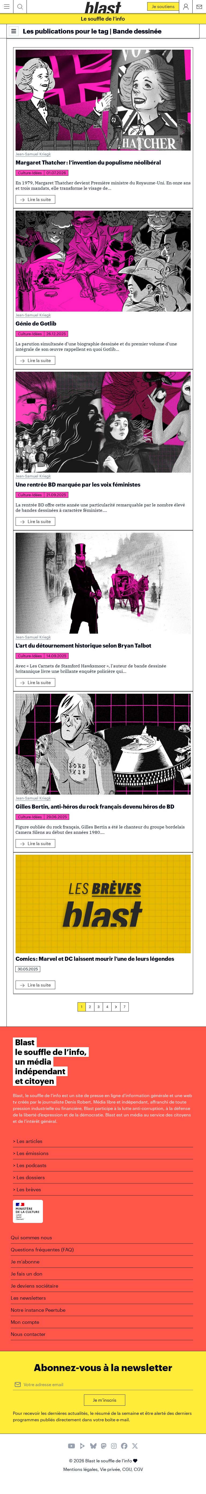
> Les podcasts (29, 1165)
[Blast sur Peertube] (82, 1447)
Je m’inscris (104, 1399)
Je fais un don (26, 1274)
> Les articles (27, 1141)
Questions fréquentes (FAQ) (42, 1249)
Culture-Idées (30, 172)
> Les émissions (31, 1153)
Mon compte (25, 1322)
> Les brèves (27, 1189)
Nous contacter (28, 1334)
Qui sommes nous (31, 1237)
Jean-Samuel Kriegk (33, 154)
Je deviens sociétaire (34, 1286)
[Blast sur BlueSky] (93, 1447)
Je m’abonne (25, 1262)
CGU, (128, 1469)
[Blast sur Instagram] (114, 1447)
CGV (138, 1469)
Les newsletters (28, 1298)
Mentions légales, (81, 1469)
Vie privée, (111, 1469)
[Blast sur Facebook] (124, 1447)
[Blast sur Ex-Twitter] (135, 1447)
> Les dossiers (29, 1177)
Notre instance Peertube (38, 1310)
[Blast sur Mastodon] (103, 1447)
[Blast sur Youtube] (71, 1447)
